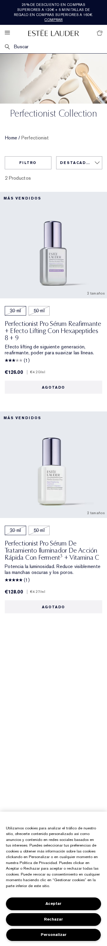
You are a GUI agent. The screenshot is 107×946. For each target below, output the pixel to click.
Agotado (53, 387)
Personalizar (54, 934)
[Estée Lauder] (53, 32)
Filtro (28, 162)
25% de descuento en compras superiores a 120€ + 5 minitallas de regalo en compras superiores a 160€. (53, 12)
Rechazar (53, 919)
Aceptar (53, 903)
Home (11, 138)
